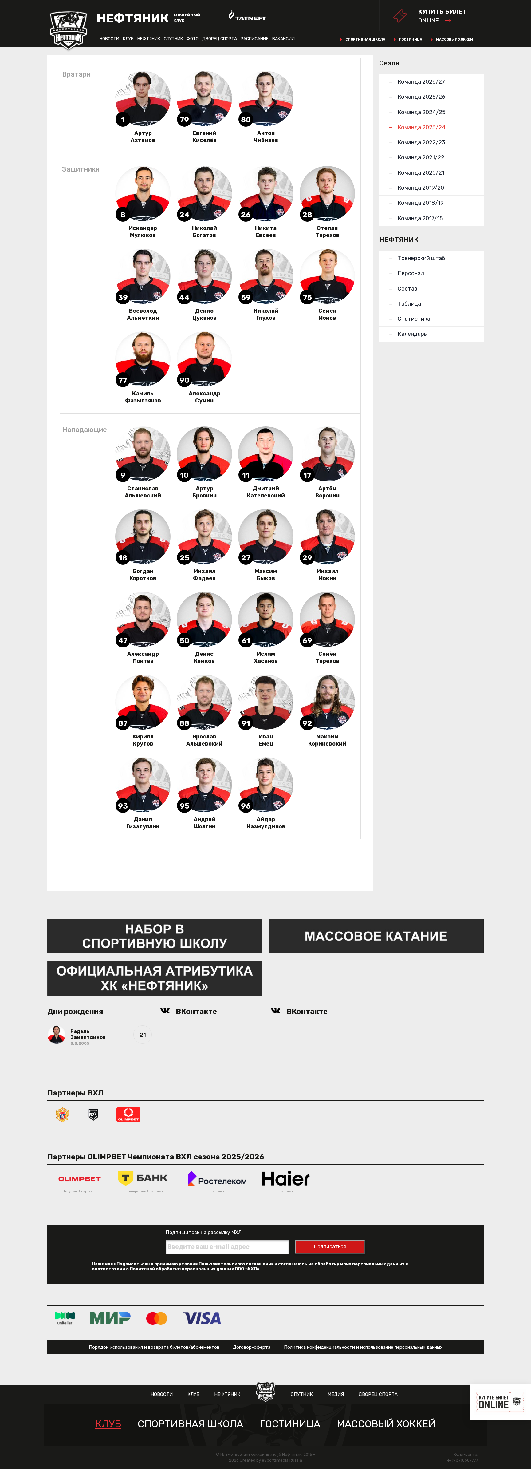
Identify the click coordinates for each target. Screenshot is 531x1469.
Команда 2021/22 (421, 157)
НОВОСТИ (109, 39)
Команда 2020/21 (421, 172)
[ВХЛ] (93, 1114)
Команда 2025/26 (421, 96)
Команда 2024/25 (422, 112)
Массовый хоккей (454, 40)
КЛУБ (128, 39)
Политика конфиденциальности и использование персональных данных (363, 1347)
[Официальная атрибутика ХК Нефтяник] (154, 978)
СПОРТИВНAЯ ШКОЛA (190, 1424)
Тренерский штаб (421, 258)
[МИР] (110, 1318)
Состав (407, 288)
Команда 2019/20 (421, 187)
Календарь (412, 334)
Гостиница (410, 40)
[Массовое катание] (376, 936)
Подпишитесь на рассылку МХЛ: (204, 1232)
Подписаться (330, 1246)
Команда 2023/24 (422, 127)
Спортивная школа (365, 40)
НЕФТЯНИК (148, 39)
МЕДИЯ (336, 1394)
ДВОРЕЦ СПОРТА (219, 39)
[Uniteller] (65, 1318)
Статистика (414, 318)
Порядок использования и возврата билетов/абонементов (154, 1347)
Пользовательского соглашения (236, 1264)
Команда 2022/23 (421, 142)
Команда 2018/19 (421, 203)
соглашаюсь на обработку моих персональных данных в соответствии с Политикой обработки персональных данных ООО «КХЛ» (250, 1266)
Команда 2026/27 (421, 81)
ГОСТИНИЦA (290, 1424)
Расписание (255, 39)
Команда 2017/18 (420, 218)
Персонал (411, 273)
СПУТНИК (173, 39)
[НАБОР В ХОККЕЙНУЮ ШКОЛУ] (154, 936)
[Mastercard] (156, 1318)
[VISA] (202, 1318)
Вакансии (283, 39)
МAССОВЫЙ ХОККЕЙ (386, 1424)
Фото (193, 39)
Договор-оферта (251, 1347)
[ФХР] (62, 1114)
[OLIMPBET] (128, 1114)
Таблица (409, 303)
